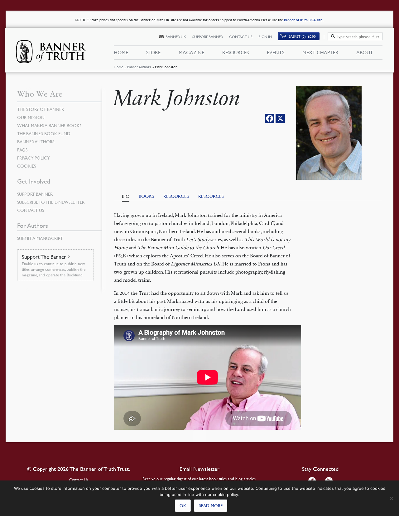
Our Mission (31, 117)
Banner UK (176, 36)
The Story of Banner (40, 109)
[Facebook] (269, 118)
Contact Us (240, 36)
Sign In (265, 36)
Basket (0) (302, 36)
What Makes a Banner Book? (49, 125)
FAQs (22, 149)
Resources (235, 52)
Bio (125, 196)
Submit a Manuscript (40, 238)
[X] (280, 118)
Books (146, 196)
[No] (391, 498)
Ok (183, 505)
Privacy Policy (33, 157)
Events (275, 52)
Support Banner (207, 36)
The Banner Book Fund (43, 133)
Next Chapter (320, 52)
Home (118, 66)
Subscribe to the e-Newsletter (50, 201)
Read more (211, 505)
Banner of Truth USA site (303, 19)
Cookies (26, 165)
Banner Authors (139, 66)
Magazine (191, 52)
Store (153, 52)
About (364, 52)
